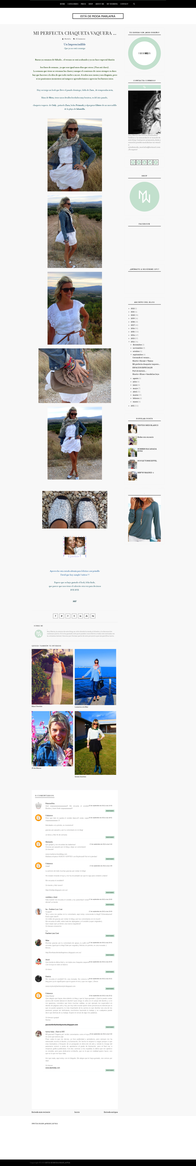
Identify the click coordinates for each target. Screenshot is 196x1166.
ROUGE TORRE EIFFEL (147, 461)
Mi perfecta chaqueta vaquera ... (74, 33)
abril (135, 392)
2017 (133, 325)
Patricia (48, 976)
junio (135, 385)
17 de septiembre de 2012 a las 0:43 (101, 844)
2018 (133, 322)
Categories (73, 4)
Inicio (77, 1112)
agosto (136, 378)
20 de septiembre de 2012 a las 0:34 (101, 1034)
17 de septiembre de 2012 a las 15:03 (100, 911)
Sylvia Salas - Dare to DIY (55, 1032)
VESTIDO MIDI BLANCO (148, 425)
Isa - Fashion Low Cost (53, 909)
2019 (133, 318)
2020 (133, 315)
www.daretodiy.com (52, 1068)
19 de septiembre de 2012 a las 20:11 (100, 995)
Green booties (80, 777)
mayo (135, 388)
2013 (133, 338)
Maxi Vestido (37, 706)
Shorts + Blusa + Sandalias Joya (145, 374)
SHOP (90, 4)
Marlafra (67, 39)
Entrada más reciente (41, 1112)
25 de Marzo (36, 768)
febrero (136, 398)
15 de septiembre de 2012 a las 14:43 (100, 805)
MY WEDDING (112, 4)
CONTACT (124, 4)
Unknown (49, 815)
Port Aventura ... (139, 371)
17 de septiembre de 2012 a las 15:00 (100, 899)
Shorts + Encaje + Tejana (142, 361)
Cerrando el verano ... (141, 358)
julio (135, 382)
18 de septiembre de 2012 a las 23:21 (100, 979)
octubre (136, 351)
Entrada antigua (111, 1112)
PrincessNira (50, 803)
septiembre (138, 355)
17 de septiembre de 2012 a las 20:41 (100, 942)
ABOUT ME (99, 4)
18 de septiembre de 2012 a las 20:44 (100, 962)
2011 (133, 406)
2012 (133, 342)
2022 (133, 309)
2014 (133, 335)
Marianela (49, 842)
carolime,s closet (51, 897)
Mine (47, 940)
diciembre (137, 345)
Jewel (47, 960)
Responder (110, 810)
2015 (133, 332)
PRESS (83, 4)
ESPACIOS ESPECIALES (142, 368)
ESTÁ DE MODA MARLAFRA (57, 1163)
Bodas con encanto (146, 437)
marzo (136, 395)
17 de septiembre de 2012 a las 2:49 (101, 866)
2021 (133, 312)
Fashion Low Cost (52, 933)
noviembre (138, 348)
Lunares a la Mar (81, 707)
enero (135, 402)
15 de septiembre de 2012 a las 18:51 (100, 818)
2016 (133, 328)
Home (62, 4)
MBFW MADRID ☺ (146, 473)
